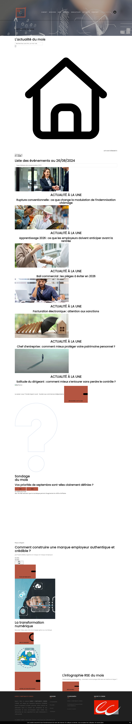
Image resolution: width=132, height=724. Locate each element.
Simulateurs (76, 12)
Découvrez (70, 689)
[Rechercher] (15, 46)
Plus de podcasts (25, 577)
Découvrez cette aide (76, 401)
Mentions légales (31, 720)
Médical (66, 12)
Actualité (86, 12)
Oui (20, 489)
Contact (95, 12)
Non (32, 489)
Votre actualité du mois (27, 688)
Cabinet (44, 12)
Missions (52, 12)
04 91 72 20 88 (72, 709)
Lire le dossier (24, 642)
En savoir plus (99, 722)
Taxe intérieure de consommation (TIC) (28, 165)
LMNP (60, 12)
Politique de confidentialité (46, 720)
